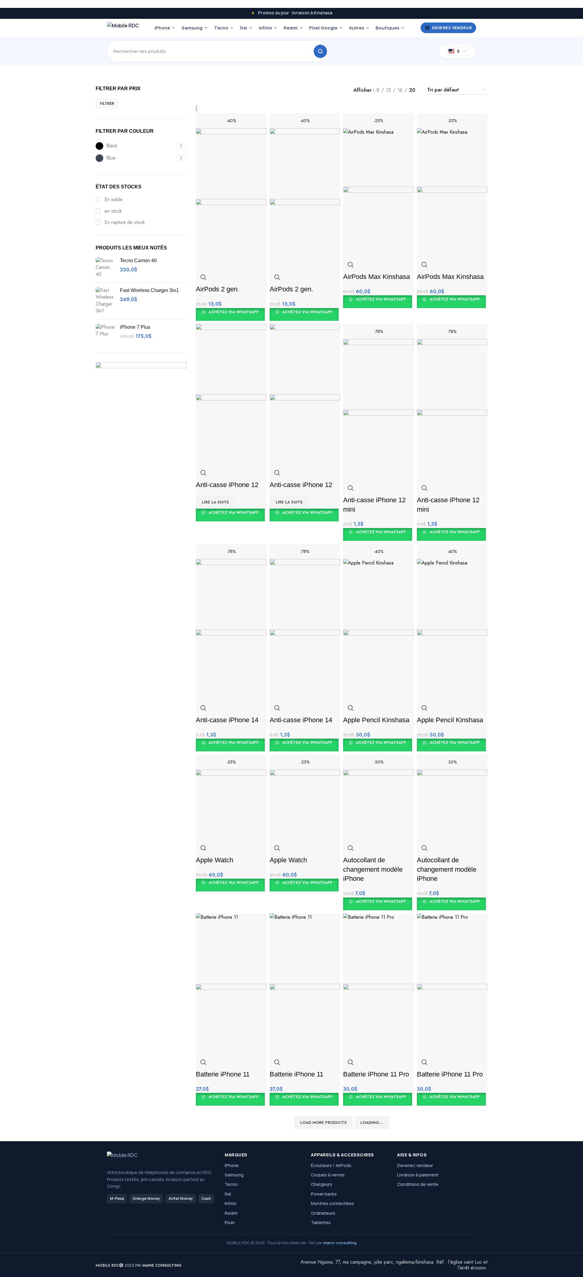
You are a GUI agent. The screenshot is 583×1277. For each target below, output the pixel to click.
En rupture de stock (124, 222)
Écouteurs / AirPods (331, 1165)
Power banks (324, 1194)
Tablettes (321, 1222)
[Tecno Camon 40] (105, 267)
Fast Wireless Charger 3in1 (149, 290)
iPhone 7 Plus (135, 327)
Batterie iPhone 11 (223, 1074)
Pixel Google (323, 28)
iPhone (162, 28)
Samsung (192, 28)
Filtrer (107, 103)
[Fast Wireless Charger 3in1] (105, 300)
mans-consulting (339, 1242)
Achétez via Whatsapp (233, 312)
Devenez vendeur (452, 27)
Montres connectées (332, 1203)
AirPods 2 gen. (217, 289)
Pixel (229, 1222)
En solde (112, 199)
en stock (112, 211)
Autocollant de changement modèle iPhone (373, 869)
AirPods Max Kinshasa (376, 276)
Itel (243, 28)
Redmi (291, 28)
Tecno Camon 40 (138, 260)
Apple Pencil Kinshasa (376, 720)
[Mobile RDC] (123, 28)
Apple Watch (214, 860)
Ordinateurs (323, 1213)
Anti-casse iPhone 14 (227, 720)
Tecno (221, 28)
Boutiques (387, 28)
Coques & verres (328, 1175)
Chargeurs (321, 1184)
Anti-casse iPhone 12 (227, 485)
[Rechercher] (320, 51)
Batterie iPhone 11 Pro (376, 1074)
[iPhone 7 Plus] (105, 334)
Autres (356, 28)
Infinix (265, 28)
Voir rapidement (203, 277)
